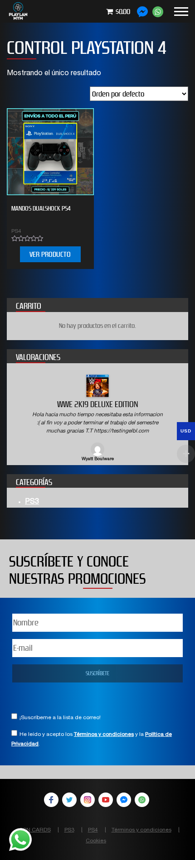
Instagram (87, 800)
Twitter (69, 800)
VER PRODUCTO (50, 254)
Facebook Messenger (124, 800)
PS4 (93, 830)
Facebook (51, 800)
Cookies (96, 841)
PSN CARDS (35, 830)
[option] (97, 418)
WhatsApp (142, 800)
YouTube (105, 800)
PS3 (32, 502)
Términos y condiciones (104, 734)
